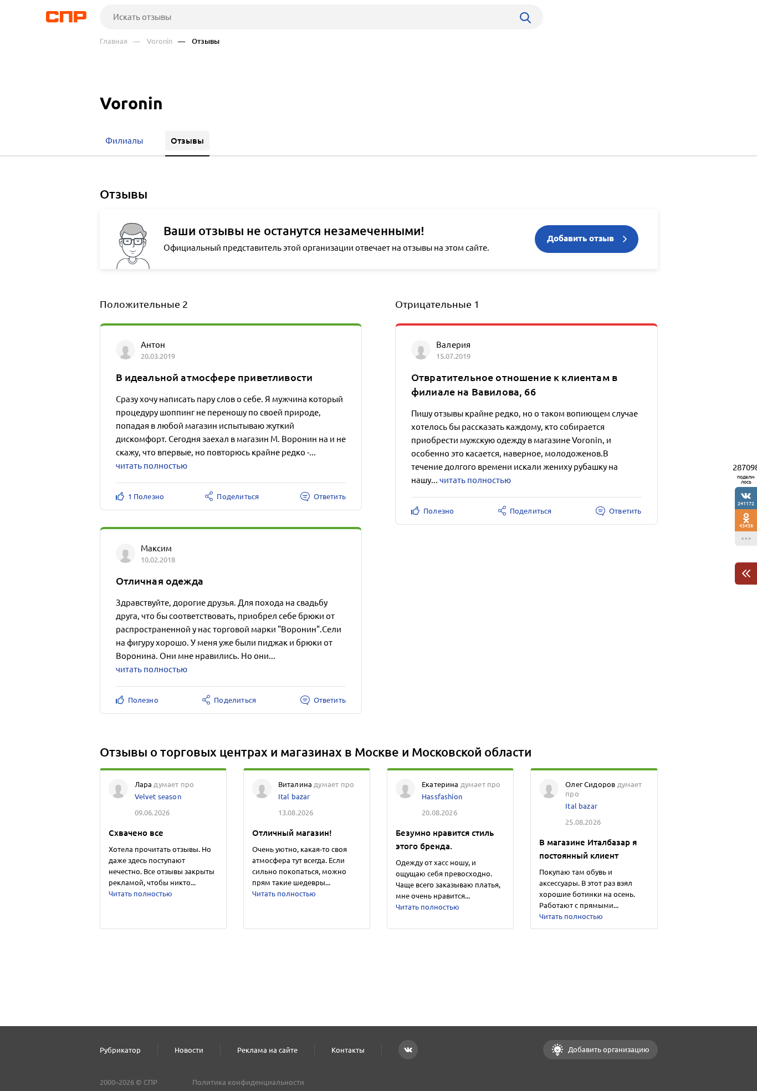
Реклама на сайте (267, 1050)
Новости (189, 1050)
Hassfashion (442, 796)
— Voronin (152, 41)
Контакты (348, 1050)
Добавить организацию (607, 1049)
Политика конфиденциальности (248, 1082)
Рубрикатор (120, 1050)
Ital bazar (294, 796)
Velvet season (158, 796)
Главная (113, 41)
